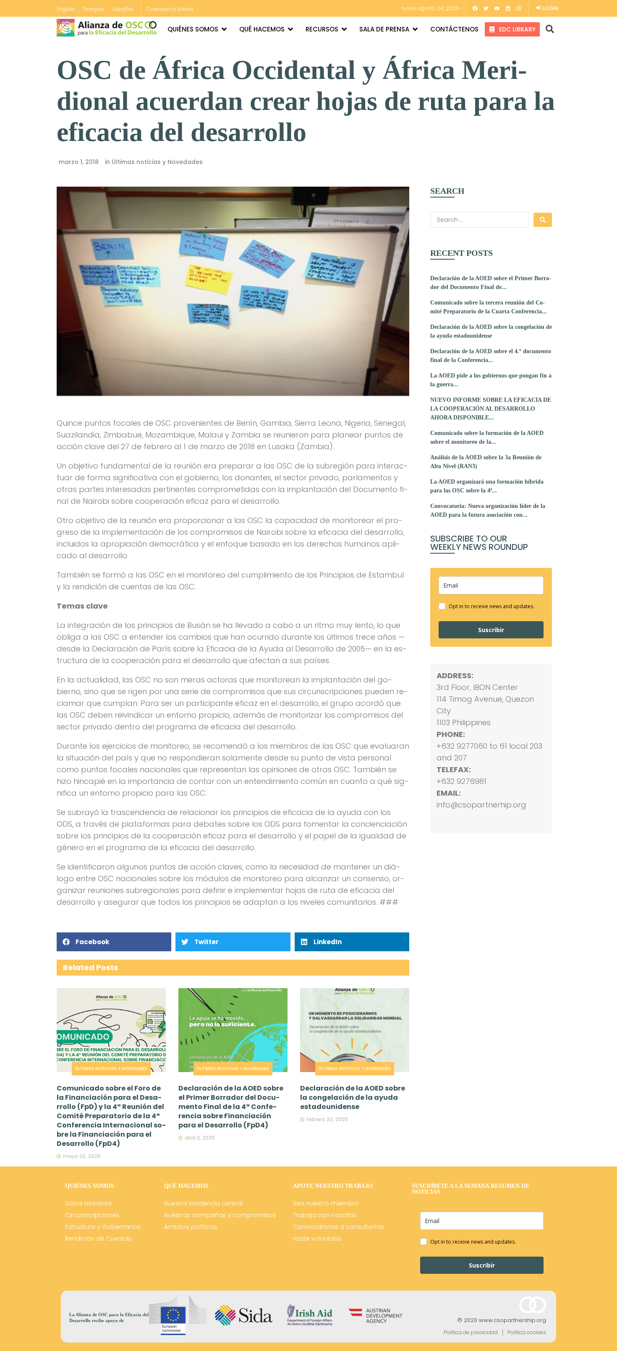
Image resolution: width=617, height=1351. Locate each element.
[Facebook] (475, 8)
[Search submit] (542, 220)
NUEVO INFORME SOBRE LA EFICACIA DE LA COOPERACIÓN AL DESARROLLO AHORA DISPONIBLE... (490, 409)
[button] (114, 941)
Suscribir (491, 630)
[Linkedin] (508, 8)
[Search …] (547, 29)
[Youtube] (497, 8)
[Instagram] (519, 8)
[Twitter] (486, 8)
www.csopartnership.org (512, 1320)
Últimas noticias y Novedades (157, 162)
